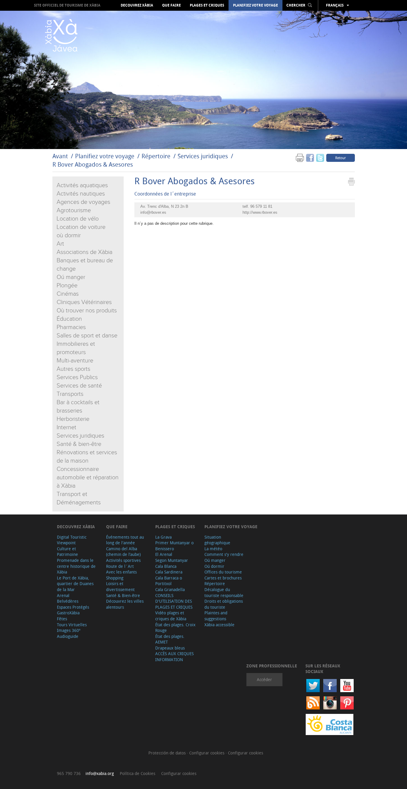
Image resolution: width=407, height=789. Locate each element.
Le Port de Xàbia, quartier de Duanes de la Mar (75, 583)
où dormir (69, 235)
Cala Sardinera (168, 572)
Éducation (69, 319)
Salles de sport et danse (87, 335)
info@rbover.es (153, 212)
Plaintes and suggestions (215, 615)
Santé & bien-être (79, 444)
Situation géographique (217, 540)
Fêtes (62, 618)
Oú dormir (214, 566)
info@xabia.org (100, 773)
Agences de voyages (83, 202)
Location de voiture (81, 227)
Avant (60, 156)
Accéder (264, 679)
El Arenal (163, 554)
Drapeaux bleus (170, 648)
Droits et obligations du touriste (223, 604)
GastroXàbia (68, 613)
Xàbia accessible (219, 624)
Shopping (114, 578)
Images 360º (68, 630)
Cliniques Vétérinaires (84, 302)
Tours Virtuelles (72, 624)
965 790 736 (69, 773)
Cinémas (68, 293)
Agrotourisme (74, 210)
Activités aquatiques (82, 185)
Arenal (63, 595)
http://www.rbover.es (260, 212)
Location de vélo (78, 218)
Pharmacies (71, 327)
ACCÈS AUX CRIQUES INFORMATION (174, 656)
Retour (340, 157)
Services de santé (79, 385)
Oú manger (71, 277)
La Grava (163, 537)
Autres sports (73, 369)
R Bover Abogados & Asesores (92, 164)
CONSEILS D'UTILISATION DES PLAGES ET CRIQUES (173, 601)
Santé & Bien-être (123, 595)
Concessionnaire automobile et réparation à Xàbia (88, 477)
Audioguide (67, 636)
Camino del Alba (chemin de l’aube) (123, 551)
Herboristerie (73, 419)
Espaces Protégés (73, 607)
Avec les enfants (121, 572)
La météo (213, 548)
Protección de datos (167, 753)
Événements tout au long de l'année (125, 540)
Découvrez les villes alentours (125, 604)
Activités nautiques (81, 193)
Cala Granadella (170, 589)
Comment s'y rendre (223, 554)
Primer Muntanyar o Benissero (174, 545)
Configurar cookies (207, 753)
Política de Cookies (137, 773)
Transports (70, 394)
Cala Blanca (165, 566)
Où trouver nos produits (87, 310)
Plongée (67, 285)
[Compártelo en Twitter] (320, 157)
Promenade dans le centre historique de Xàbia (76, 566)
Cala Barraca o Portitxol (168, 581)
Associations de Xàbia (84, 252)
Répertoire (156, 156)
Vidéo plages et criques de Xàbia (170, 615)
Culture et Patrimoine (67, 551)
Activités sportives (123, 560)
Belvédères (67, 601)
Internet (66, 427)
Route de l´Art (120, 566)
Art (60, 243)
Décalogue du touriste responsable (223, 592)
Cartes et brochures (223, 578)
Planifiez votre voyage (255, 5)
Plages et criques (207, 5)
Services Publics (77, 377)
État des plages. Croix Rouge (175, 627)
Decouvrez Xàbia (137, 5)
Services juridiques (203, 156)
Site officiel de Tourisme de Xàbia (67, 5)
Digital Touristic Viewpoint (71, 540)
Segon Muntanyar (171, 560)
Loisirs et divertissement (120, 586)
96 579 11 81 (261, 206)
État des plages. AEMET (169, 639)
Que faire (171, 5)
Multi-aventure (75, 360)
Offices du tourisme (223, 572)
